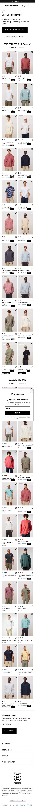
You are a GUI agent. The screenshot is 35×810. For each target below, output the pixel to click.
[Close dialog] (31, 391)
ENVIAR (17, 413)
